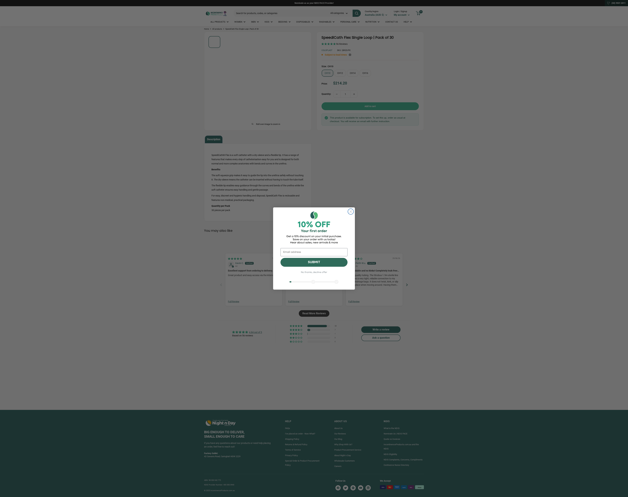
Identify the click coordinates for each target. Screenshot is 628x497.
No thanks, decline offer (314, 272)
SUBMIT (314, 262)
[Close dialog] (351, 211)
